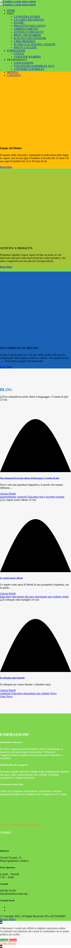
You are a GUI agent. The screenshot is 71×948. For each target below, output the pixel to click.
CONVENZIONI (23, 62)
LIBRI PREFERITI (25, 41)
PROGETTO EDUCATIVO (29, 25)
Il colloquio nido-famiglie (12, 677)
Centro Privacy (8, 943)
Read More (6, 167)
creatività (22, 496)
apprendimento (8, 496)
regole (65, 596)
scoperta (59, 496)
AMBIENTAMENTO (26, 28)
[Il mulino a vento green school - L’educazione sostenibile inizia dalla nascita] (18, 3)
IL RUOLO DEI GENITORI (30, 38)
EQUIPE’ (19, 22)
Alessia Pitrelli (8, 493)
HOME (11, 10)
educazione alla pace (23, 596)
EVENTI (19, 53)
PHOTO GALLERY (25, 47)
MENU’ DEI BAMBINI (27, 35)
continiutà (5, 693)
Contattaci (5, 832)
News (53, 693)
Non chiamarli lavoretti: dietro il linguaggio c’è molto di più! (29, 478)
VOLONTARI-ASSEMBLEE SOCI (34, 66)
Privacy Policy (8, 919)
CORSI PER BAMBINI (27, 56)
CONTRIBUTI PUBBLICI (29, 69)
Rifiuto (13, 940)
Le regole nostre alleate (11, 578)
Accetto (4, 940)
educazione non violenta (48, 596)
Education (32, 496)
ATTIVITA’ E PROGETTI (28, 32)
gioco (42, 496)
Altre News (6, 696)
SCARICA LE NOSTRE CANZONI (34, 44)
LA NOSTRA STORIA (27, 16)
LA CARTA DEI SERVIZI (29, 19)
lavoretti (50, 496)
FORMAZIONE (16, 50)
